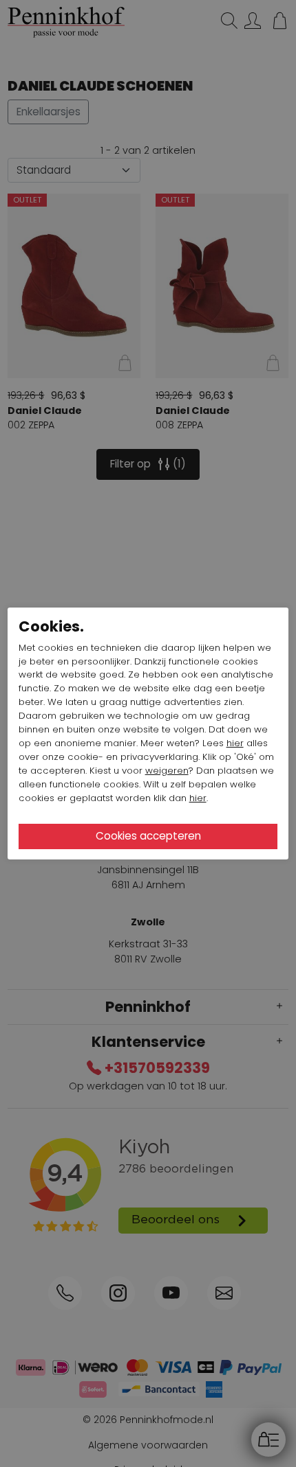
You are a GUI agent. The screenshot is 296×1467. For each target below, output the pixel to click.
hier (235, 743)
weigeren (167, 770)
